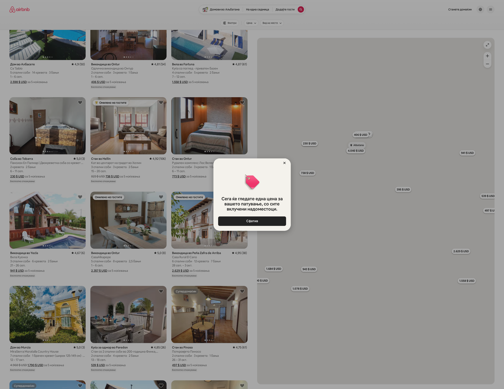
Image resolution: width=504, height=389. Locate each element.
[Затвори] (284, 162)
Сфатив (252, 221)
